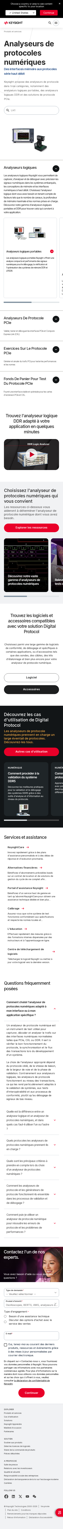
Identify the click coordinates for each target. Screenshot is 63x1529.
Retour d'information (16, 1517)
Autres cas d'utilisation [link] (31, 751)
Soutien (8, 1439)
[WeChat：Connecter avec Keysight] (34, 1496)
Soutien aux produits (13, 1442)
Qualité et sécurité (12, 1472)
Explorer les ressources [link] (31, 527)
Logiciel (31, 677)
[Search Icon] (50, 23)
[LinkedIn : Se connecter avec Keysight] (13, 1496)
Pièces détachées (12, 1453)
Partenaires (9, 1431)
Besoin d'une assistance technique (29, 1316)
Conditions (26, 1510)
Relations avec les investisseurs (18, 1468)
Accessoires (31, 689)
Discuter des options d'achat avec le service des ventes (30, 1321)
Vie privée (45, 1506)
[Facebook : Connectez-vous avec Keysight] (6, 1496)
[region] (31, 543)
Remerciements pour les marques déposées (26, 1514)
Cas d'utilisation (11, 1417)
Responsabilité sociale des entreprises (21, 1476)
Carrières (8, 1483)
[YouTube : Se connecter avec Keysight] (27, 1496)
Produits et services (13, 1413)
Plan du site (12, 1510)
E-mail (9, 1333)
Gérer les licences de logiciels (17, 1446)
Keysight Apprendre (13, 1424)
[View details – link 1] (14, 23)
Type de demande (15, 1290)
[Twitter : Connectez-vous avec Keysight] (20, 1496)
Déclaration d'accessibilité (40, 1517)
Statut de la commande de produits (19, 1450)
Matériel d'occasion (12, 1428)
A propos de (10, 1461)
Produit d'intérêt (14, 1301)
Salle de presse (11, 1464)
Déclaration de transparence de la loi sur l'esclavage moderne (31, 1479)
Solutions (8, 1420)
